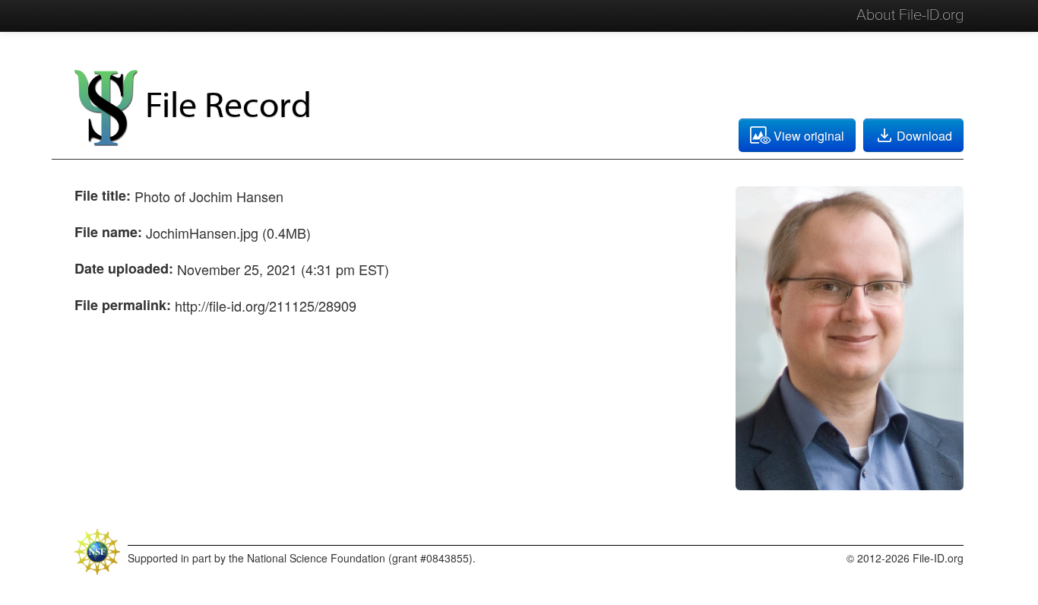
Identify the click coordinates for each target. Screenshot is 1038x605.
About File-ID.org (910, 15)
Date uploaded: (123, 268)
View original (809, 135)
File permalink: (122, 305)
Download (924, 135)
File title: (102, 195)
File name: (108, 232)
